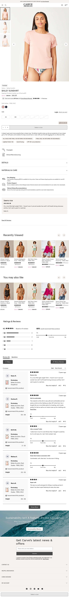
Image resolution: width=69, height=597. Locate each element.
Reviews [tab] (6, 357)
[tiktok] (42, 589)
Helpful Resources (8, 570)
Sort (52, 368)
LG (34, 117)
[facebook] (27, 589)
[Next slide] (66, 44)
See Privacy (46, 559)
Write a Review (60, 362)
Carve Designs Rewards (26, 98)
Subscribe (34, 553)
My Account (5, 583)
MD (25, 117)
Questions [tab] (15, 357)
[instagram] (30, 589)
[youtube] (38, 589)
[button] (40, 98)
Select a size (38, 127)
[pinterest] (34, 589)
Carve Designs (6, 577)
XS (6, 117)
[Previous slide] (13, 44)
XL (44, 117)
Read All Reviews (6, 220)
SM (15, 117)
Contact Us (5, 564)
